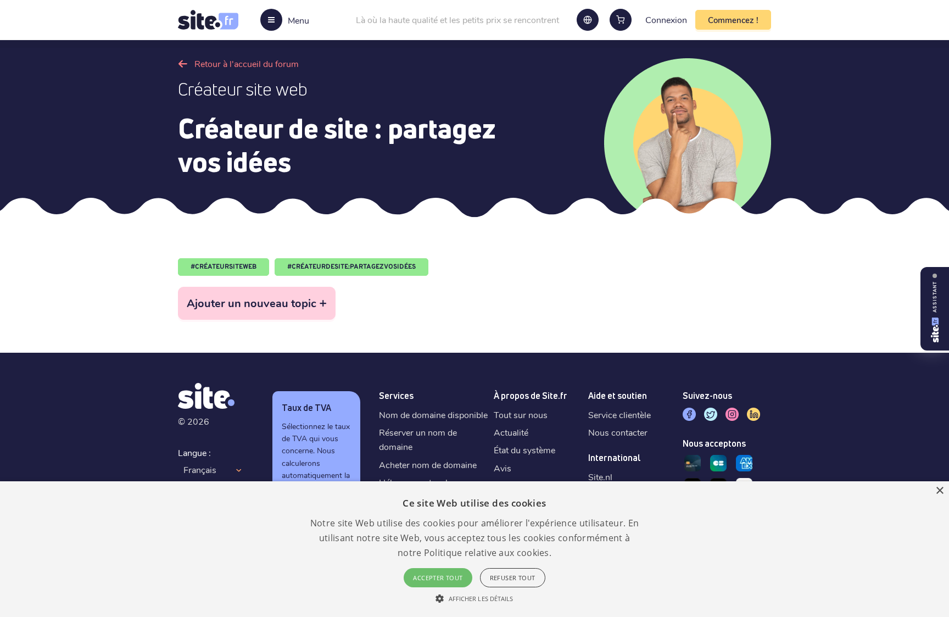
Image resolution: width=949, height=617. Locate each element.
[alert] (474, 549)
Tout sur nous (521, 414)
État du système (524, 449)
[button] (474, 598)
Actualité (511, 432)
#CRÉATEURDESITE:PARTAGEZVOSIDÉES (351, 267)
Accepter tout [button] (437, 578)
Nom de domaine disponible (433, 414)
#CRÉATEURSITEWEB (223, 267)
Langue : (194, 452)
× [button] (939, 491)
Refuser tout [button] (512, 578)
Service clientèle (619, 414)
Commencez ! (733, 19)
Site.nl (600, 476)
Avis (502, 468)
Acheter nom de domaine (428, 464)
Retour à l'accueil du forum (246, 63)
